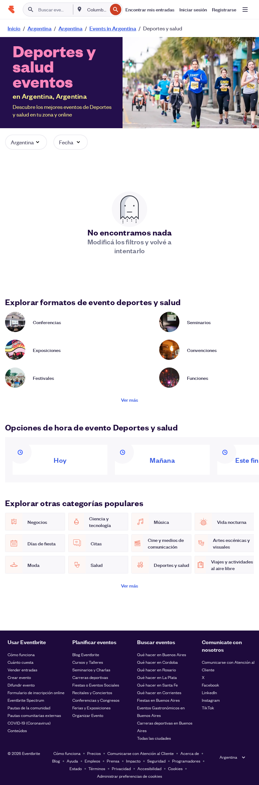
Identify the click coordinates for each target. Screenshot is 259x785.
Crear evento (19, 677)
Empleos (92, 761)
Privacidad (121, 768)
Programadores (186, 761)
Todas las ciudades (154, 738)
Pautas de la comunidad (29, 708)
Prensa (113, 761)
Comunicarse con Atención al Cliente (140, 753)
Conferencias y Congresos (95, 700)
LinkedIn (209, 692)
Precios (94, 753)
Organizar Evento (87, 715)
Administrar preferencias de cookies (129, 776)
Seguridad (156, 761)
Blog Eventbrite (85, 654)
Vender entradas (22, 670)
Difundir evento (21, 685)
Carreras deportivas (90, 677)
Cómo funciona (21, 654)
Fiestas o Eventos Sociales (95, 685)
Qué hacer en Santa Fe (157, 685)
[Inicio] (11, 9)
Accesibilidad (149, 768)
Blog (56, 761)
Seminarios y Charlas (91, 670)
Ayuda (72, 761)
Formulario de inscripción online (36, 692)
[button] (26, 142)
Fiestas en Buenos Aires (158, 700)
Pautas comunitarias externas (34, 715)
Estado (75, 768)
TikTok (208, 708)
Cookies (175, 768)
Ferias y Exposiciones (91, 708)
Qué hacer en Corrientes (159, 692)
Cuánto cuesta (20, 662)
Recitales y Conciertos (92, 692)
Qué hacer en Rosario (156, 670)
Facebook (210, 685)
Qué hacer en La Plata (157, 677)
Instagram (211, 700)
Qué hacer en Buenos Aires (161, 654)
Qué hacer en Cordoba (157, 662)
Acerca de (189, 753)
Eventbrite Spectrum (26, 700)
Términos (96, 768)
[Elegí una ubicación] (79, 9)
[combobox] (96, 9)
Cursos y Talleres (87, 662)
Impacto (133, 761)
